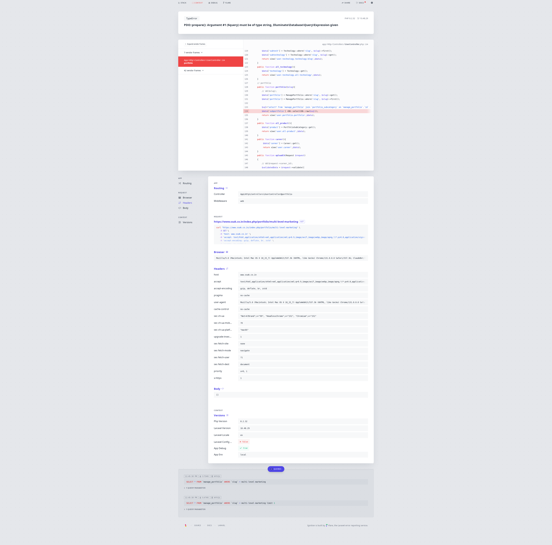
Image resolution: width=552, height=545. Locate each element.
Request (182, 192)
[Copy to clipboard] (364, 194)
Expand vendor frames (196, 44)
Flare (330, 525)
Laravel (221, 525)
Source (197, 525)
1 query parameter (195, 488)
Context (182, 217)
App (180, 178)
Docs (209, 525)
